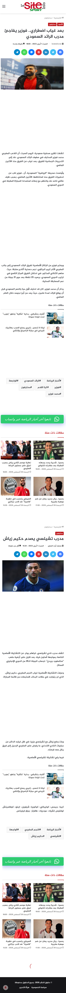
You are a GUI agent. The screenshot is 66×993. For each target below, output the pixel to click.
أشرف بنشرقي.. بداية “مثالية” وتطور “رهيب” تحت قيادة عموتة (24, 315)
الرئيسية (58, 18)
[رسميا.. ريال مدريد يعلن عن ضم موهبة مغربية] (48, 486)
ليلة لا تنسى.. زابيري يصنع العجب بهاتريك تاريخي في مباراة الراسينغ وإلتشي (25, 329)
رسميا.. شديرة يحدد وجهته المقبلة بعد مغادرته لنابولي (51, 464)
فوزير (57, 387)
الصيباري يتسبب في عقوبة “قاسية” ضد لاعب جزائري (18, 500)
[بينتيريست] (39, 52)
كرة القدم (42, 387)
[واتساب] (24, 52)
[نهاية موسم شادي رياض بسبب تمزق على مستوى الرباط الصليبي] (16, 450)
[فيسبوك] (60, 52)
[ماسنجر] (31, 52)
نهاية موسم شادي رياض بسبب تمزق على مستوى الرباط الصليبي (16, 465)
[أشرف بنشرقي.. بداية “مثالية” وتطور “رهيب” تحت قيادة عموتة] (55, 318)
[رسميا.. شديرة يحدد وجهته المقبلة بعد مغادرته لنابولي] (48, 450)
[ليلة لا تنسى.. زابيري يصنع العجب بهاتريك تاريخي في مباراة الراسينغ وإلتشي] (55, 332)
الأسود (60, 24)
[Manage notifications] (5, 987)
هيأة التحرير (24, 987)
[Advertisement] (33, 120)
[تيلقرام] (17, 52)
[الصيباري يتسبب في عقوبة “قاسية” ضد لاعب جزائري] (16, 486)
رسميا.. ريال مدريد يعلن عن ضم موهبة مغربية (49, 500)
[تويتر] (53, 52)
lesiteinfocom (56, 43)
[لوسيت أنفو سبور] (33, 6)
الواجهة (13, 381)
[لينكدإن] (46, 52)
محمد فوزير (54, 394)
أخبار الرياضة (53, 381)
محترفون (48, 18)
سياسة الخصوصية (39, 987)
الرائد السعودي (31, 381)
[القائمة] (3, 7)
